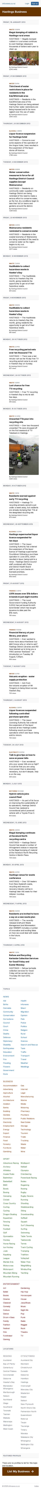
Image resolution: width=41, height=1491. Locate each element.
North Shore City (28, 1408)
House (23, 1299)
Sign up (35, 3)
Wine (23, 1151)
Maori (23, 1008)
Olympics (25, 1170)
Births (5, 1004)
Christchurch (26, 1367)
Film (5, 1332)
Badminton (7, 1178)
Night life (24, 1310)
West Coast (8, 1429)
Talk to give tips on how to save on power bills (22, 756)
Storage (24, 1126)
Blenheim (25, 1364)
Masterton (25, 1393)
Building (6, 1111)
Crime (5, 1030)
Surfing (24, 1229)
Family (6, 1321)
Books (6, 1295)
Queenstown (26, 1415)
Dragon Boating (10, 1214)
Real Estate (25, 1122)
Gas (22, 1085)
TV (22, 1336)
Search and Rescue (29, 1045)
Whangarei (25, 1448)
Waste (12, 29)
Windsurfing (26, 1269)
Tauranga (25, 1426)
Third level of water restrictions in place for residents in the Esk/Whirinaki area (21, 91)
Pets (22, 1019)
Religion (24, 1030)
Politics (24, 1026)
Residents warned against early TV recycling (22, 497)
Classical (7, 1303)
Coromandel (8, 1375)
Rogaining (25, 1185)
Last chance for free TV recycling (19, 387)
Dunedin (24, 1371)
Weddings (25, 1067)
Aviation (6, 1104)
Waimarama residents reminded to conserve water (23, 229)
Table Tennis (26, 1236)
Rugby (23, 1192)
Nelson (6, 1396)
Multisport (25, 1163)
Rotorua (24, 1419)
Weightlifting (26, 1265)
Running (24, 1200)
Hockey (6, 1240)
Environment (8, 1056)
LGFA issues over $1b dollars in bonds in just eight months (23, 595)
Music (23, 1306)
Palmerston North (28, 1411)
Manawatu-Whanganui (8, 1387)
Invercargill (25, 1386)
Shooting (24, 1203)
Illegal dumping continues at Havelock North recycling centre (22, 836)
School (24, 1037)
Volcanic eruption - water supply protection (22, 678)
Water (11, 83)
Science (24, 1041)
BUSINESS (8, 1081)
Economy (7, 1118)
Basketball (7, 1181)
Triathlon (24, 1254)
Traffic (23, 1052)
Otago (5, 1403)
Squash (24, 1221)
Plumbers (25, 1115)
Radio (23, 1321)
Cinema (6, 1299)
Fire (4, 1059)
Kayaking (7, 1254)
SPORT (6, 1159)
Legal (23, 1093)
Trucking (24, 1140)
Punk (23, 1317)
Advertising (8, 1089)
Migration (25, 1012)
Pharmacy (25, 1111)
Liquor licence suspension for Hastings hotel (22, 135)
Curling (6, 1207)
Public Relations (28, 1118)
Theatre (24, 1332)
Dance (6, 1314)
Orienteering (26, 1174)
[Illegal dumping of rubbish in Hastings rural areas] (24, 58)
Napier (24, 1397)
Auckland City (27, 1360)
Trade (23, 1137)
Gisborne (7, 1378)
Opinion (24, 1015)
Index (37, 1486)
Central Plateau (10, 1371)
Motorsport (8, 1269)
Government (8, 1070)
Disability (7, 1045)
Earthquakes (8, 1048)
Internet (24, 1089)
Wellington (7, 1425)
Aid (4, 1001)
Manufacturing (27, 1096)
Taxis (23, 1048)
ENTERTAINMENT (11, 1284)
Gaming (6, 1339)
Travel (23, 1059)
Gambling (7, 1151)
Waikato (6, 1418)
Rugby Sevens (27, 1196)
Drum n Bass (8, 1317)
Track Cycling (27, 1247)
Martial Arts (8, 1262)
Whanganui (26, 1441)
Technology (26, 1129)
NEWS (6, 997)
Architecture (8, 1100)
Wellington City (27, 1444)
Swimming (25, 1232)
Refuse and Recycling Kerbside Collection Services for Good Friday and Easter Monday (23, 960)
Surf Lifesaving (27, 1225)
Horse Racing (9, 1243)
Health (23, 1001)
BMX (5, 1185)
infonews (25, 1004)
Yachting (24, 1273)
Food (5, 1140)
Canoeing (7, 1196)
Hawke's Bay (9, 1382)
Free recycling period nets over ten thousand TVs (22, 351)
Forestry (6, 1144)
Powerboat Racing (29, 1178)
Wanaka (24, 1433)
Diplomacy (7, 1041)
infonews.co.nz (8, 3)
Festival (6, 1328)
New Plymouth (27, 1404)
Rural (23, 1034)
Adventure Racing (11, 1163)
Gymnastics (8, 1236)
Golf (5, 1232)
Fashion (6, 1325)
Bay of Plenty (9, 1364)
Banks (6, 1107)
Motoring (13, 791)
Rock (23, 1328)
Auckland (7, 1360)
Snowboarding (27, 1214)
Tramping (25, 1251)
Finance (12, 591)
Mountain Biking (10, 1273)
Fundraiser (7, 1336)
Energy (6, 1129)
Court (5, 1026)
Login (27, 3)
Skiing (23, 1211)
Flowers (6, 1067)
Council (6, 1023)
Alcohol (12, 131)
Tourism (24, 1133)
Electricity (14, 752)
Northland (7, 1399)
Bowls (5, 1189)
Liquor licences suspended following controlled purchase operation (22, 713)
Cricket (6, 1200)
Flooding (7, 1063)
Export (6, 1133)
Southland (7, 1407)
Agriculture (8, 1093)
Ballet (5, 1292)
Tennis (23, 1243)
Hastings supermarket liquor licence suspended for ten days (23, 537)
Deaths (6, 1034)
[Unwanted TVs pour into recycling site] (24, 455)
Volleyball (25, 1258)
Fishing (6, 1225)
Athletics (7, 1170)
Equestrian (7, 1218)
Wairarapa (7, 1421)
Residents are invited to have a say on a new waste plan (24, 915)
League (6, 1258)
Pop (22, 1314)
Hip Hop (24, 1292)
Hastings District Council (19, 67)
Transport (25, 1056)
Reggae (24, 1325)
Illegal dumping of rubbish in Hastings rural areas (23, 34)
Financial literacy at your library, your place (21, 634)
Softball (24, 1218)
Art (4, 1288)
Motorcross (8, 1265)
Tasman (6, 1414)
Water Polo (25, 1262)
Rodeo (23, 1181)
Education (7, 1052)
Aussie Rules (8, 1174)
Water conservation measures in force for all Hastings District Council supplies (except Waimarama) (21, 178)
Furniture (7, 1148)
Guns (5, 1074)
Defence (6, 1037)
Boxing (6, 1192)
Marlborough (9, 1392)
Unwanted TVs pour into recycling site (21, 420)
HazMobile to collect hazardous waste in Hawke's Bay (19, 269)
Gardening (25, 1288)
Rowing (24, 1189)
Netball (24, 1167)
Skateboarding (27, 1207)
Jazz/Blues (25, 1303)
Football (6, 1229)
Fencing (6, 1221)
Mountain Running (11, 1276)
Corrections (8, 1019)
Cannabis (7, 1008)
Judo (5, 1251)
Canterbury (8, 1367)
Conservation (9, 1015)
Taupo (23, 1422)
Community (8, 1012)
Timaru (24, 1430)
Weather (24, 1063)
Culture (6, 1310)
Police (23, 1023)
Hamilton (24, 1378)
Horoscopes (26, 1295)
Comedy (6, 1306)
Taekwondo (26, 1240)
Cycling (6, 1211)
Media (23, 1104)
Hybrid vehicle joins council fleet (19, 795)
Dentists (6, 1115)
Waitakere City (27, 1437)
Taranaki (7, 1410)
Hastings (14, 39)
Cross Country (9, 1203)
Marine (24, 1100)
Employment (8, 1126)
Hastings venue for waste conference (22, 876)
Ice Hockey (8, 1247)
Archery (6, 1167)
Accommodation (10, 1085)
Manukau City (27, 1389)
